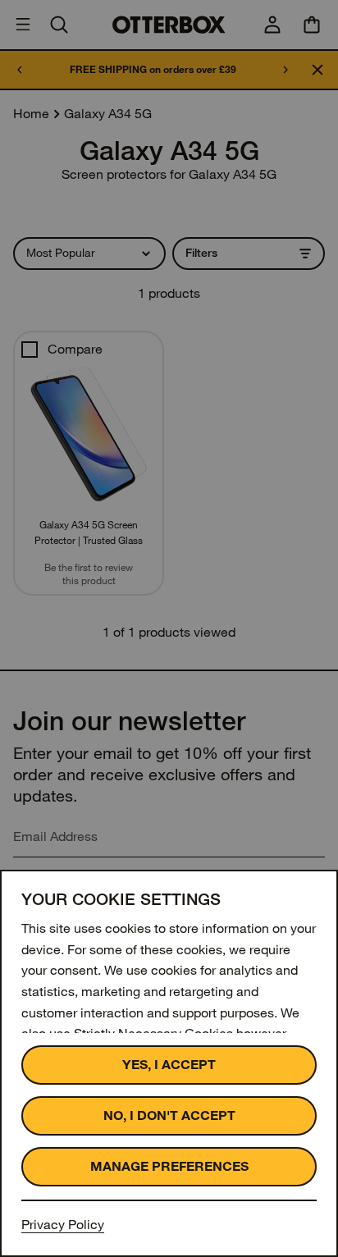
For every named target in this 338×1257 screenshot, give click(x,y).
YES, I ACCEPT (169, 1064)
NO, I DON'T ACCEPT (169, 1115)
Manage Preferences (169, 1166)
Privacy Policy (62, 1224)
